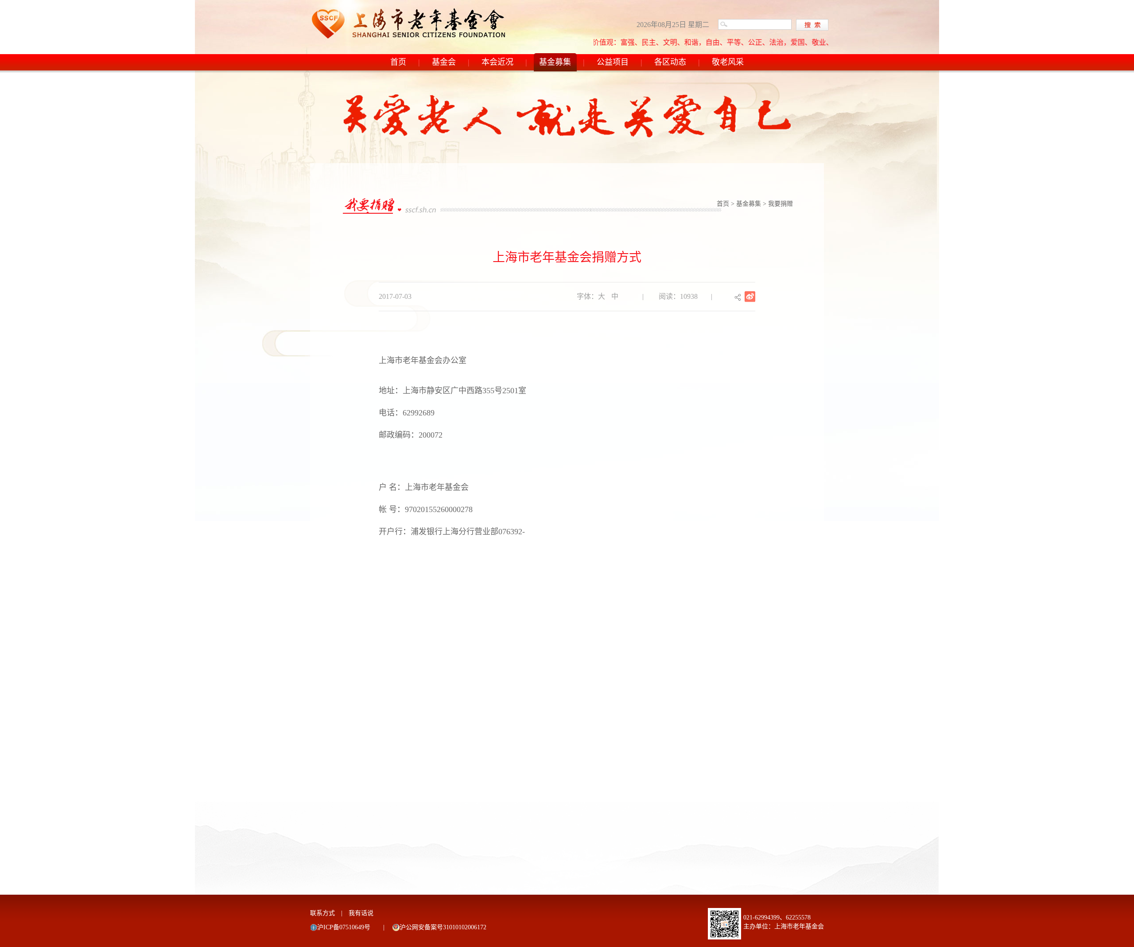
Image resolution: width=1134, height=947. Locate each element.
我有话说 (361, 913)
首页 (398, 62)
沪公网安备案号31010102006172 (443, 927)
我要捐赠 (780, 203)
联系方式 (322, 913)
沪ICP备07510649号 (343, 927)
